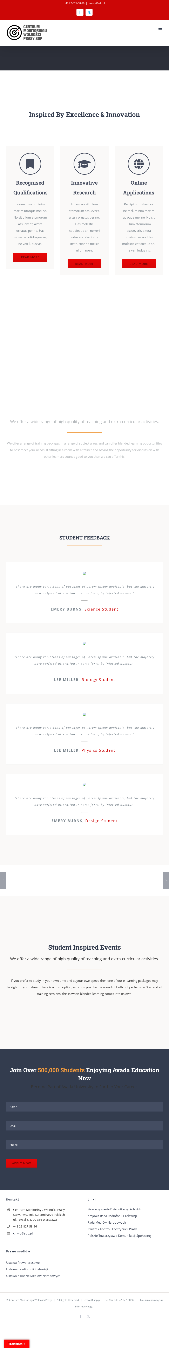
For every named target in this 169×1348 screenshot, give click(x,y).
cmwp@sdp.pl (96, 3)
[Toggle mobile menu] (160, 30)
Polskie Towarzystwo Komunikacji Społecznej (119, 1235)
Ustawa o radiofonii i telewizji (27, 1269)
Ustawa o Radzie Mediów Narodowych (33, 1276)
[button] (3, 880)
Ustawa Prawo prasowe (23, 1262)
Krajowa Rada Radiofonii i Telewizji (112, 1216)
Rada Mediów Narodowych (107, 1222)
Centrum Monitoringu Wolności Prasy (30, 1300)
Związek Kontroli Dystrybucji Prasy (112, 1229)
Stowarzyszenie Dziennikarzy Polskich (114, 1209)
